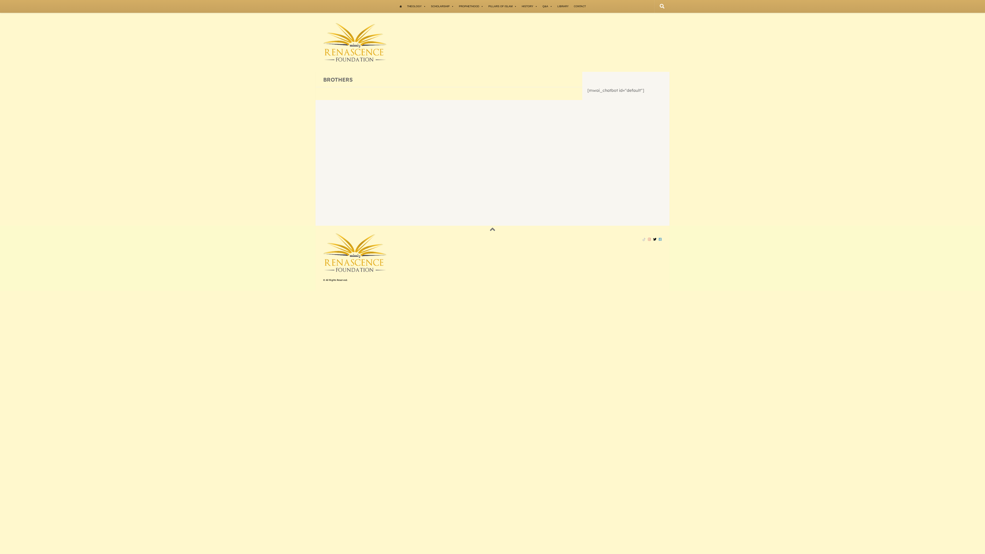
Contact (580, 6)
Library (563, 6)
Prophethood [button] (469, 6)
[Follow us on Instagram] (649, 239)
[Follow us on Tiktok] (644, 239)
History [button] (527, 6)
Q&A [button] (545, 6)
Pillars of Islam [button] (500, 6)
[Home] (401, 6)
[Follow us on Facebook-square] (660, 239)
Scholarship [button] (440, 6)
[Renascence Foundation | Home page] (355, 42)
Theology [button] (414, 6)
